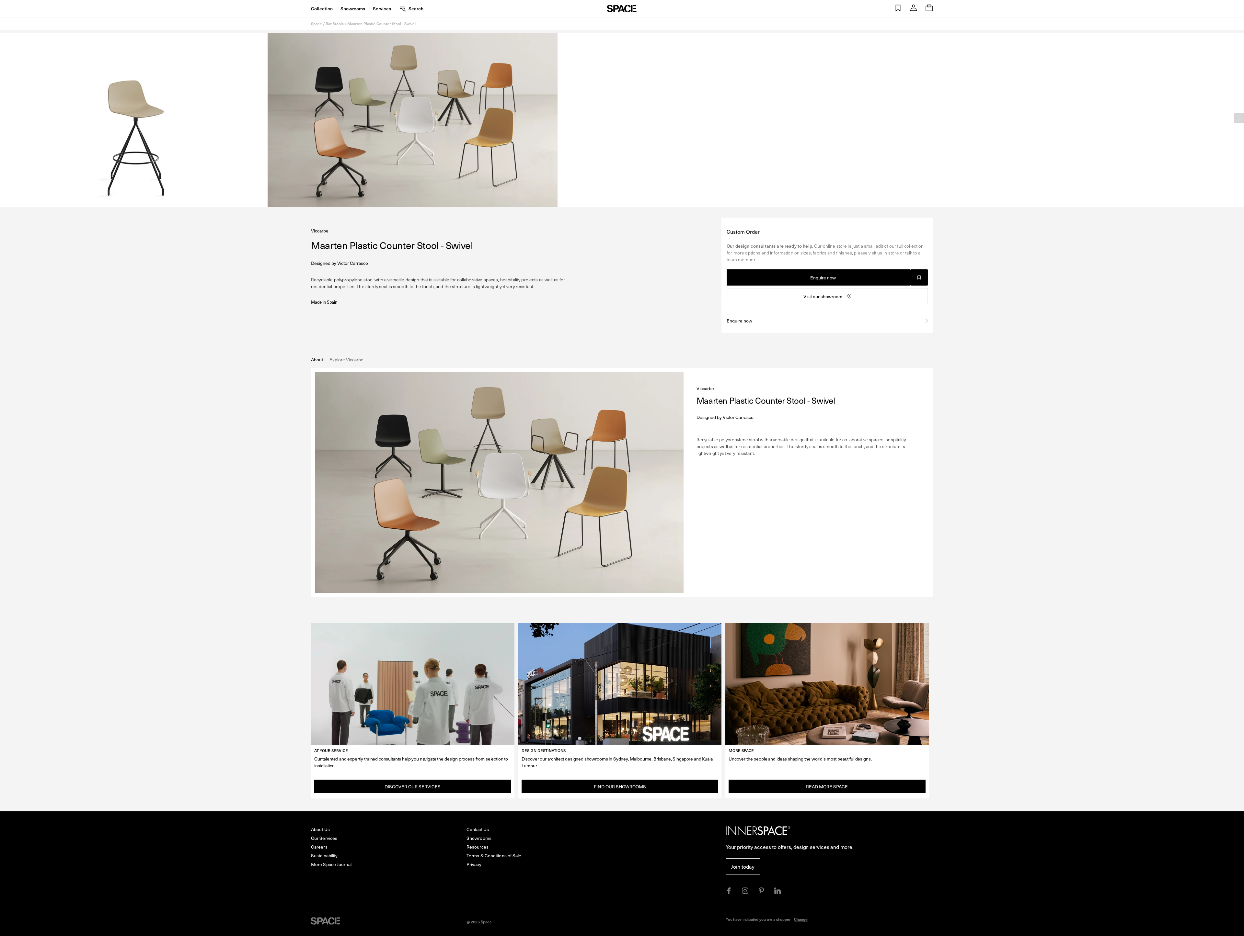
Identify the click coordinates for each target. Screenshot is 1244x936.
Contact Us (477, 829)
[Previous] (5, 118)
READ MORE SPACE (827, 786)
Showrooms (352, 8)
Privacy (473, 864)
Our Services (324, 838)
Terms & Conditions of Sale (494, 855)
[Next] (1239, 118)
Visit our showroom (822, 296)
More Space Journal (331, 864)
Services (382, 8)
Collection (322, 8)
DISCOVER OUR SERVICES (413, 786)
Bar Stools (335, 24)
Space (316, 24)
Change (801, 919)
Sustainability (324, 855)
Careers (319, 846)
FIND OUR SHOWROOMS (620, 786)
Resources (477, 846)
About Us (320, 829)
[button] (898, 8)
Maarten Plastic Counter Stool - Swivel (381, 24)
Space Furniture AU (622, 8)
